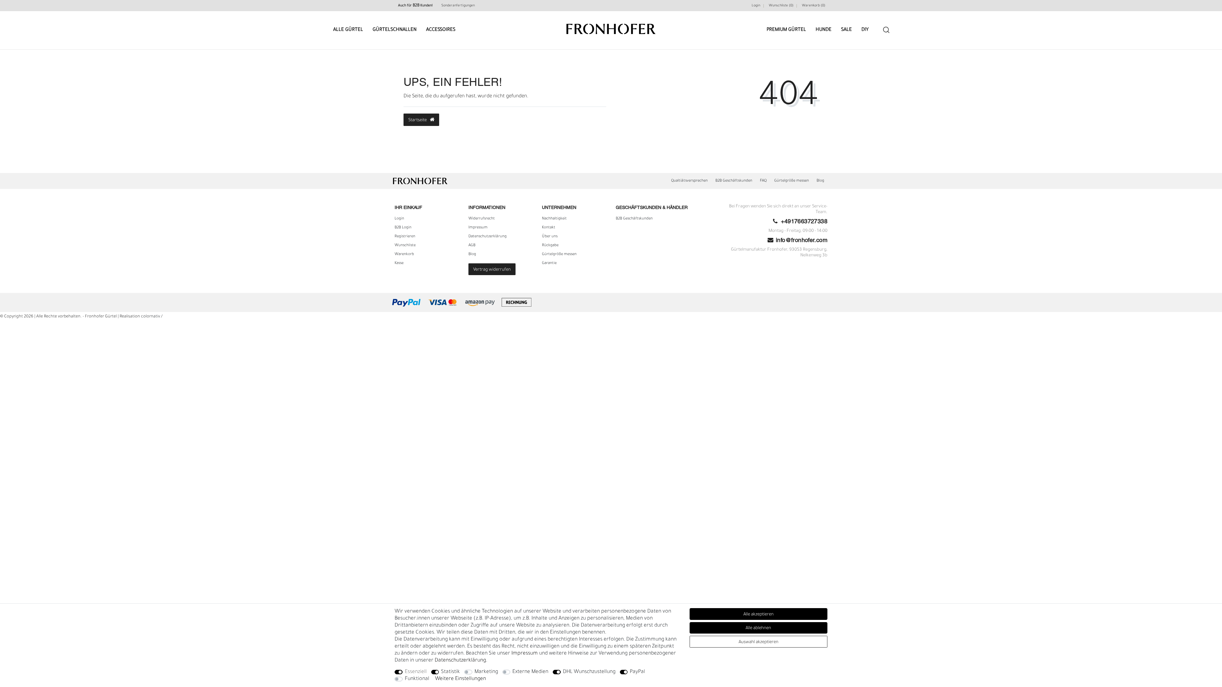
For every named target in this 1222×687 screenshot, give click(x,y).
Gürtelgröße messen (791, 181)
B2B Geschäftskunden (733, 181)
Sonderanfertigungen (458, 6)
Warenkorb (404, 254)
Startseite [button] (418, 120)
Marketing (486, 672)
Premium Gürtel (786, 30)
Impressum (478, 228)
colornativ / (152, 317)
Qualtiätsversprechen (689, 181)
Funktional (417, 679)
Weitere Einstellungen (460, 679)
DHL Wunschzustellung (589, 672)
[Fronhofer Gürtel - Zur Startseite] (611, 25)
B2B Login (403, 228)
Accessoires (440, 30)
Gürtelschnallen (395, 30)
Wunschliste (405, 245)
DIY (865, 30)
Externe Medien (530, 672)
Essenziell (416, 672)
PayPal (637, 672)
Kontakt (548, 228)
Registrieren (405, 236)
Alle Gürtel (348, 30)
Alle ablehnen (758, 628)
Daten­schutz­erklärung (487, 236)
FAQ (763, 181)
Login (756, 6)
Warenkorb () (813, 6)
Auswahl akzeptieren (758, 642)
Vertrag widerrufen (492, 269)
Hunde (824, 30)
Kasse (399, 263)
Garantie (549, 263)
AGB (471, 245)
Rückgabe (550, 245)
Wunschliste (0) (781, 6)
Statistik (450, 672)
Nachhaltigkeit (554, 219)
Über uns (550, 236)
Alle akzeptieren (758, 614)
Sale (846, 30)
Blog (820, 181)
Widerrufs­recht (481, 219)
